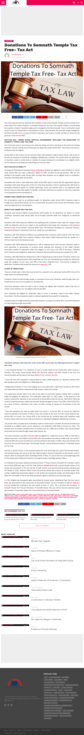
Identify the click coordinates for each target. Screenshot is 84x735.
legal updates (63, 497)
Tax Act (55, 499)
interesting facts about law (54, 685)
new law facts (59, 692)
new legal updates (50, 703)
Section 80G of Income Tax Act (26, 499)
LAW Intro (47, 718)
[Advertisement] (42, 21)
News (11, 499)
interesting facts (66, 700)
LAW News (74, 496)
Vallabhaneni (49, 465)
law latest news (65, 716)
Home (5, 730)
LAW (51, 496)
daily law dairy (22, 494)
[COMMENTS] (66, 117)
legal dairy (34, 497)
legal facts (43, 497)
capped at (44, 264)
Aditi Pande (17, 54)
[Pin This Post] (42, 117)
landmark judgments (67, 698)
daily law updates (36, 494)
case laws (74, 695)
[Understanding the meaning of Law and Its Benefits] (62, 514)
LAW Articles (27, 730)
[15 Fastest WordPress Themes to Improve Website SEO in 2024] (16, 514)
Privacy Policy (46, 730)
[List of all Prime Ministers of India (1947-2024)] (42, 514)
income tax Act (54, 494)
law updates (24, 497)
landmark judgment (51, 700)
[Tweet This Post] (30, 117)
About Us (12, 730)
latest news (32, 496)
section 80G (20, 135)
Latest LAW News (20, 496)
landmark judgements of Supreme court (58, 705)
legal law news (64, 695)
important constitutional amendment (57, 713)
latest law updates (51, 698)
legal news (53, 497)
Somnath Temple (44, 499)
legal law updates (50, 695)
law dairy (57, 496)
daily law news (68, 710)
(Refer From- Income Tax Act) (46, 375)
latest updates (43, 496)
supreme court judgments (53, 708)
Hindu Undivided (37, 170)
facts (46, 494)
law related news (11, 497)
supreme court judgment (52, 710)
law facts (66, 496)
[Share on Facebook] (18, 117)
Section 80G (33, 436)
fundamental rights (51, 716)
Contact (36, 730)
